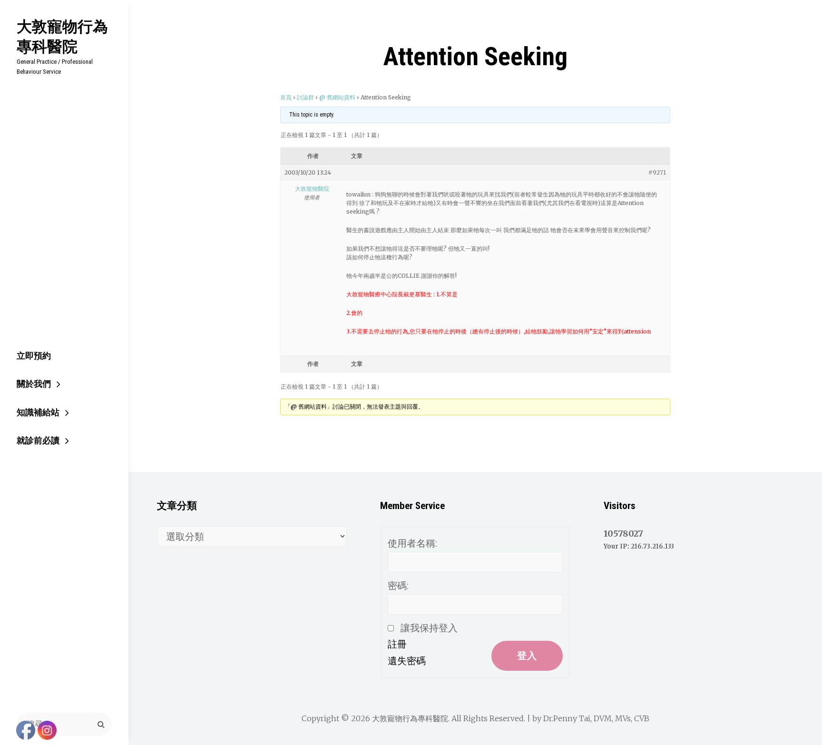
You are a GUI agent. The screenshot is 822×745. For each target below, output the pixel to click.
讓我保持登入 (429, 628)
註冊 (397, 644)
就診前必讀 (38, 440)
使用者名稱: (412, 543)
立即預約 (34, 355)
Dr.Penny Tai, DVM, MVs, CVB (596, 718)
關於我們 (34, 383)
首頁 (286, 97)
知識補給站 (38, 412)
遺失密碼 (407, 661)
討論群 (305, 97)
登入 (527, 655)
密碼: (398, 585)
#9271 (657, 172)
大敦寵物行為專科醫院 (62, 36)
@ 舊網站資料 (337, 97)
